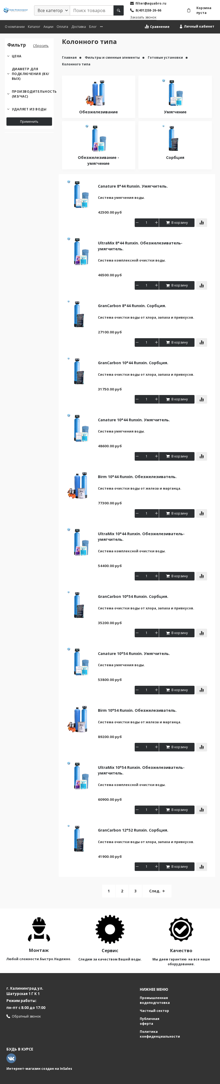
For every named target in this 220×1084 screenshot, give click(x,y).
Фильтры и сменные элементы (113, 57)
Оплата (62, 26)
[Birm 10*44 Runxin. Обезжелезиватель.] (81, 484)
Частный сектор (154, 1010)
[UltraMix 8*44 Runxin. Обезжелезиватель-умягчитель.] (81, 250)
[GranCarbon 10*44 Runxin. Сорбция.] (81, 370)
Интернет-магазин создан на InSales (39, 1068)
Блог (93, 26)
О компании (15, 26)
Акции (48, 26)
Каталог (34, 26)
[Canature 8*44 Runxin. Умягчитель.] (81, 193)
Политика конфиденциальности (160, 1034)
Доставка (78, 26)
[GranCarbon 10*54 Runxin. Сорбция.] (81, 604)
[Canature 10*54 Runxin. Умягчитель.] (81, 661)
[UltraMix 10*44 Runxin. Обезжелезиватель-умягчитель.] (81, 541)
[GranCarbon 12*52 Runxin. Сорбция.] (81, 837)
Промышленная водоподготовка (155, 1000)
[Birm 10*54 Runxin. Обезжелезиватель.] (81, 718)
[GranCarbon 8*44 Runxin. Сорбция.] (81, 313)
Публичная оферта (149, 1021)
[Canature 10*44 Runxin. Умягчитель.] (81, 427)
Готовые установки (166, 57)
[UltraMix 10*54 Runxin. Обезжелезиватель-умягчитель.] (81, 775)
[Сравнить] (201, 222)
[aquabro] (15, 10)
